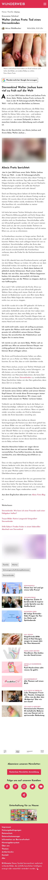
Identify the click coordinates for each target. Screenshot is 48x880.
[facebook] (7, 787)
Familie (10, 12)
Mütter (17, 12)
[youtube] (41, 787)
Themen (5, 849)
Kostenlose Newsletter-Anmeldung (24, 772)
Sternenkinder (8, 575)
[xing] (24, 795)
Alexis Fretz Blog (38, 495)
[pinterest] (15, 787)
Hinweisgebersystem (10, 843)
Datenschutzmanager (11, 836)
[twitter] (32, 787)
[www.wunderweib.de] (13, 4)
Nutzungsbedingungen (11, 830)
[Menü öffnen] (45, 4)
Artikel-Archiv (8, 852)
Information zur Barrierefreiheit (15, 839)
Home (4, 12)
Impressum (6, 827)
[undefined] (33, 753)
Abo (3, 858)
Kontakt (5, 855)
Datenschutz (7, 833)
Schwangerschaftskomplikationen (16, 570)
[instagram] (24, 787)
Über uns (5, 846)
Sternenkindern (26, 377)
